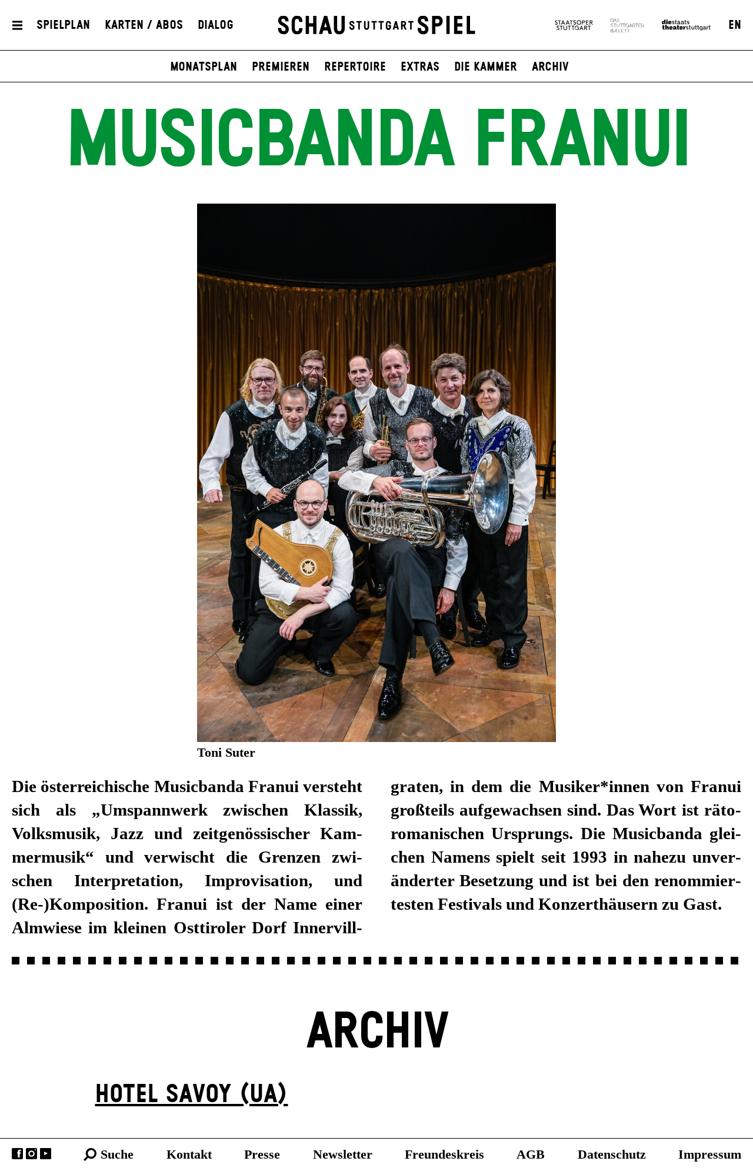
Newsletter (342, 1154)
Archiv (550, 67)
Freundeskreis (444, 1154)
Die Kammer (485, 67)
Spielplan (63, 25)
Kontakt (189, 1154)
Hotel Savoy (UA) (191, 1095)
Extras (420, 67)
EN (734, 25)
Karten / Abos (144, 25)
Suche (117, 1154)
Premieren (280, 67)
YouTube (45, 1153)
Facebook (17, 1153)
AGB (531, 1154)
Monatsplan (203, 67)
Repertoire (355, 67)
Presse (262, 1154)
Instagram (31, 1153)
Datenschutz (612, 1154)
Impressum (709, 1154)
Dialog (216, 25)
